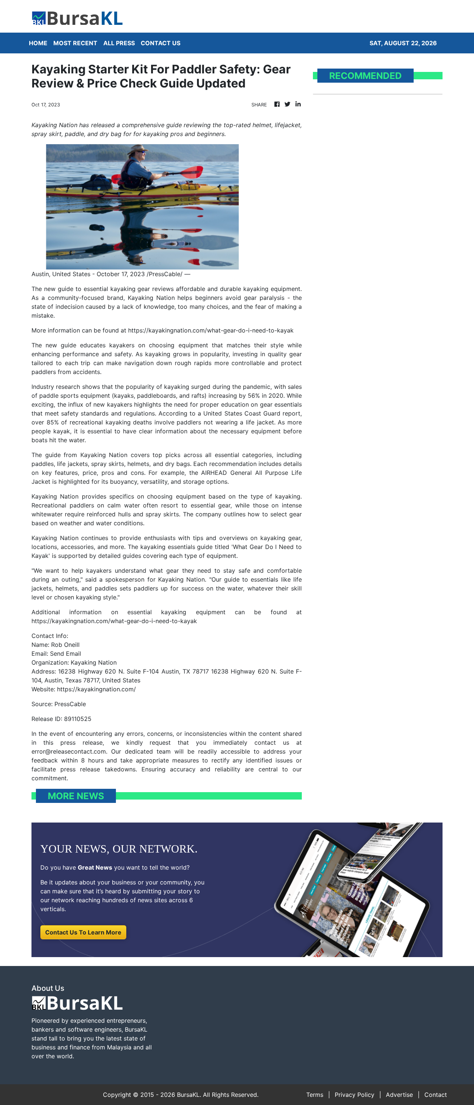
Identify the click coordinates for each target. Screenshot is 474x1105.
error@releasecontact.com (68, 751)
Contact (435, 1094)
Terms (314, 1094)
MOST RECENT (75, 43)
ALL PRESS (119, 43)
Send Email (65, 653)
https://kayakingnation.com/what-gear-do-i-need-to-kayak (211, 330)
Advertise (399, 1094)
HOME (38, 43)
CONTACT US (160, 43)
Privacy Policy (354, 1094)
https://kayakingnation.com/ (96, 689)
